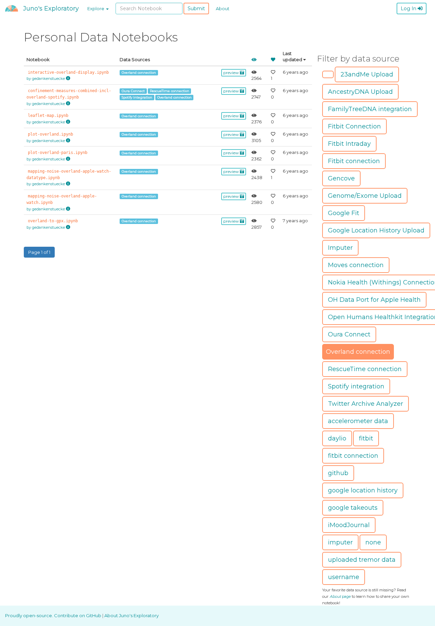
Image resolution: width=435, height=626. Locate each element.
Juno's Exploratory (51, 8)
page (340, 596)
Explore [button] (96, 8)
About (222, 8)
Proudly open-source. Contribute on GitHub (53, 615)
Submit (196, 8)
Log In (409, 8)
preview (231, 72)
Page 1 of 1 (39, 252)
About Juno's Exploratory (131, 615)
